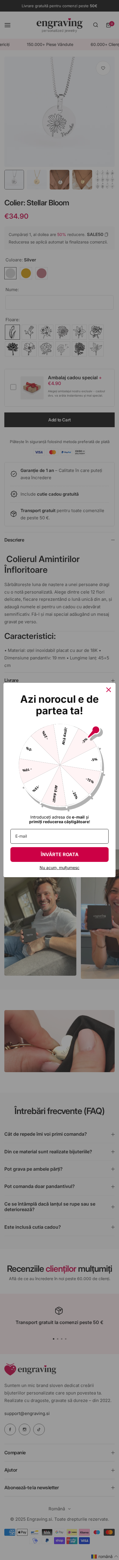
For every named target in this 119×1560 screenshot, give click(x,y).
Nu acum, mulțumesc (59, 867)
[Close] (109, 690)
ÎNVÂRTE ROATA (60, 854)
